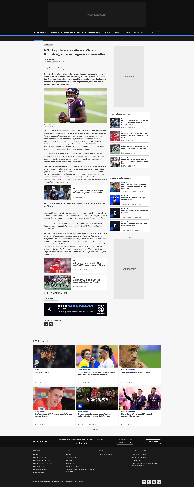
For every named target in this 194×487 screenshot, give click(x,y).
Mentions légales (137, 460)
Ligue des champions (40, 469)
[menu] (153, 32)
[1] (77, 443)
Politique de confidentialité (140, 457)
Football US (48, 44)
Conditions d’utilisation (139, 454)
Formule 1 (69, 454)
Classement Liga (38, 466)
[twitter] (149, 482)
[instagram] (159, 482)
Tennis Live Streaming (73, 466)
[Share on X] (46, 324)
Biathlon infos (70, 463)
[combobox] (125, 442)
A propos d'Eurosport (106, 454)
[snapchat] (154, 482)
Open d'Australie (71, 457)
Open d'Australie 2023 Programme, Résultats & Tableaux (80, 470)
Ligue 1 (35, 454)
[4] (84, 443)
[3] (82, 443)
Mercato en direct (39, 472)
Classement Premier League (42, 463)
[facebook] (144, 482)
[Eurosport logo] (40, 32)
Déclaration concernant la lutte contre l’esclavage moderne (144, 464)
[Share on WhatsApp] (51, 324)
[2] (79, 443)
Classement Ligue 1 (39, 457)
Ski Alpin (69, 460)
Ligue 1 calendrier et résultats (42, 460)
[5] (86, 443)
